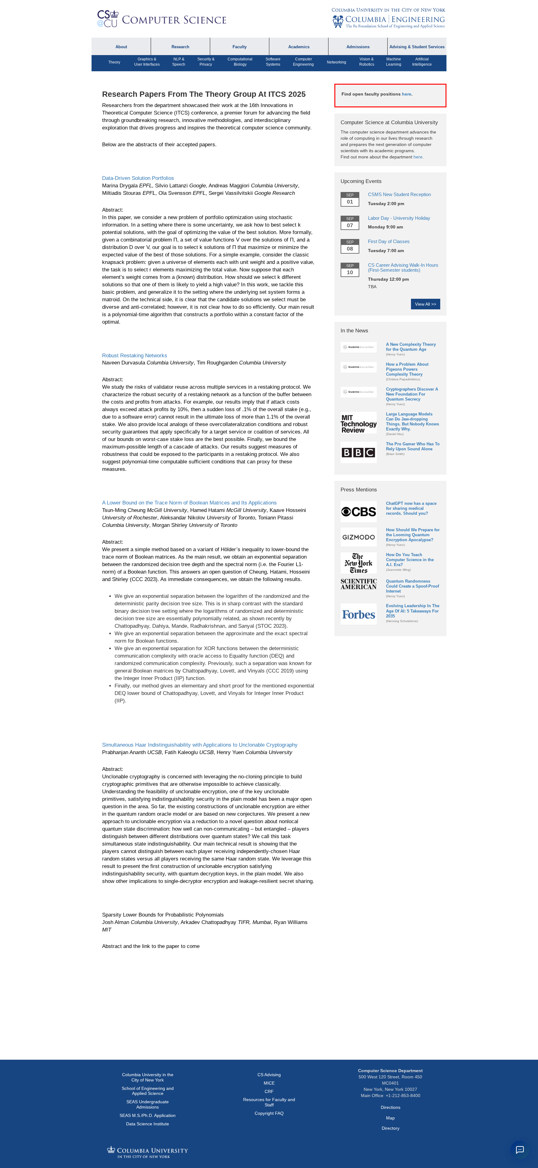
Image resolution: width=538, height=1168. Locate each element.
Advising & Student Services (417, 47)
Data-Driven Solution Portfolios (138, 178)
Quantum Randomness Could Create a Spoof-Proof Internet (412, 586)
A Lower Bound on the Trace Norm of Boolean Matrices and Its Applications (189, 503)
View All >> (425, 304)
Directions (390, 1107)
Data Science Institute (147, 1123)
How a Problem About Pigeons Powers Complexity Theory (407, 369)
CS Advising (269, 1074)
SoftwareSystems (273, 62)
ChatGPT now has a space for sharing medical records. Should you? (411, 508)
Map (390, 1117)
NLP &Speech (178, 62)
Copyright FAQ (269, 1113)
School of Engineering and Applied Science (148, 1091)
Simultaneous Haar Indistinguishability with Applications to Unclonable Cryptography (200, 745)
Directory (390, 1128)
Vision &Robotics (366, 62)
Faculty (240, 47)
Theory (114, 62)
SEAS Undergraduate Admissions (147, 1104)
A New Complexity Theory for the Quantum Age (411, 347)
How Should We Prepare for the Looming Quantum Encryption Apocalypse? (413, 535)
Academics (298, 47)
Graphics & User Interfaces (147, 62)
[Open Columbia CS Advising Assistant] (520, 1150)
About (121, 47)
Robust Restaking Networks (134, 356)
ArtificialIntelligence (422, 62)
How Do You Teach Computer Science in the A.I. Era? (410, 559)
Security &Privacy (206, 62)
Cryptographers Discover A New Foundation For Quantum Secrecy (412, 394)
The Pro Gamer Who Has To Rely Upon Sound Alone (413, 446)
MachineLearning (393, 62)
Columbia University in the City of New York (388, 10)
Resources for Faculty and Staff (269, 1102)
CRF (269, 1091)
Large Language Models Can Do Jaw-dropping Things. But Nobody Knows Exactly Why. (412, 421)
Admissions (358, 47)
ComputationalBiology (240, 62)
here (406, 93)
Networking (336, 62)
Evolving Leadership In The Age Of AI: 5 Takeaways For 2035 (412, 610)
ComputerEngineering (303, 62)
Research (180, 47)
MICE (269, 1083)
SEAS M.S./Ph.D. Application (148, 1115)
